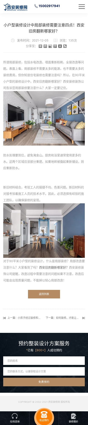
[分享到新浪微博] (50, 46)
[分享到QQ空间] (45, 46)
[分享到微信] (65, 46)
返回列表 (44, 294)
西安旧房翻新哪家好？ (54, 267)
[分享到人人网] (60, 46)
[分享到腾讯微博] (55, 46)
